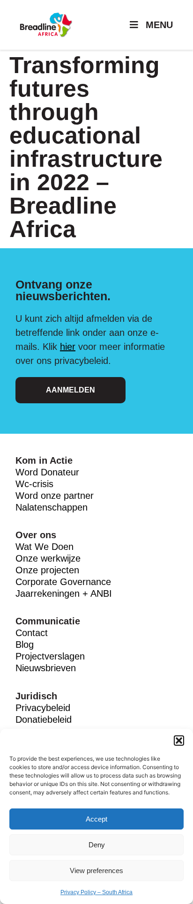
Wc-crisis (34, 484)
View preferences (96, 870)
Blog (24, 644)
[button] (179, 740)
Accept (96, 819)
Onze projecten (47, 570)
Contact (31, 633)
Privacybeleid (42, 708)
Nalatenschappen (51, 507)
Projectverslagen (50, 656)
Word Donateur (48, 472)
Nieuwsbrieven (45, 668)
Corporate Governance (63, 582)
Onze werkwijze (48, 558)
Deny (97, 845)
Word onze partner (54, 495)
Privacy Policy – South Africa (96, 892)
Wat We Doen (44, 546)
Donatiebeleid (43, 719)
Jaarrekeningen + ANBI (63, 593)
